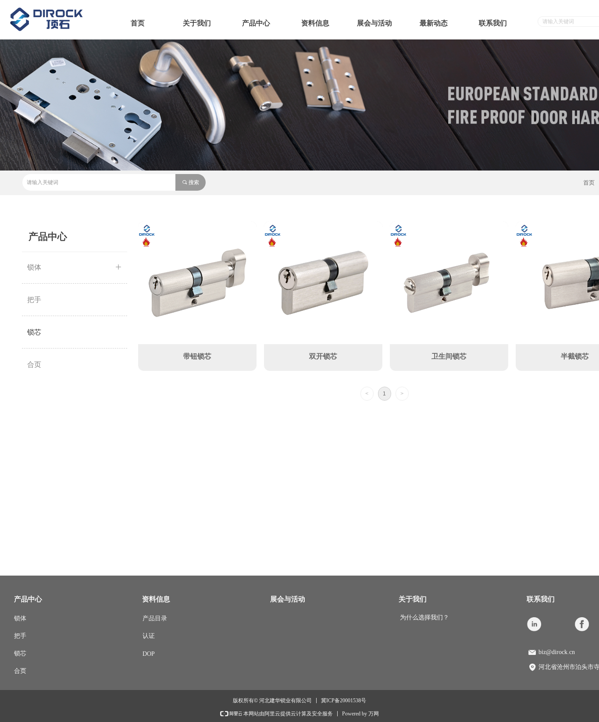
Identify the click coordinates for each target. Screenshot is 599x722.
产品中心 (256, 23)
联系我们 (493, 23)
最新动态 (434, 23)
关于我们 (197, 23)
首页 (138, 23)
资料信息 (315, 23)
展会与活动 (374, 23)
